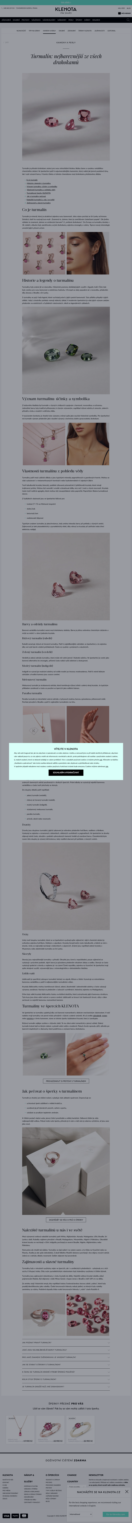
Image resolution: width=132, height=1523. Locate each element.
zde (101, 760)
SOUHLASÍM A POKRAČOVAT (66, 773)
